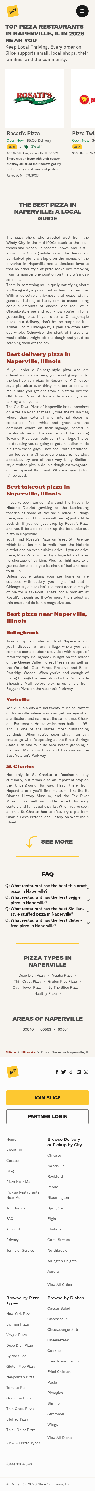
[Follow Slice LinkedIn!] (79, 1072)
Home (11, 1139)
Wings (53, 1424)
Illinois (28, 1052)
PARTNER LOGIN (48, 1116)
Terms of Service (20, 1250)
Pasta (52, 1382)
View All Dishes (60, 1437)
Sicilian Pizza (17, 1324)
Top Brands (15, 1208)
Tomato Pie (15, 1387)
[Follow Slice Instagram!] (86, 1072)
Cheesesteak (58, 1340)
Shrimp (54, 1403)
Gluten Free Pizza (20, 1366)
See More (57, 841)
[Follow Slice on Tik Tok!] (71, 1072)
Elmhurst (55, 1229)
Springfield (57, 1208)
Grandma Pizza (19, 1398)
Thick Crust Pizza (21, 1429)
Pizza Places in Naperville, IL (65, 1052)
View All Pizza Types (23, 1443)
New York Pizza (19, 1313)
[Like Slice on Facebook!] (57, 1072)
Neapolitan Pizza (20, 1377)
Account (13, 1229)
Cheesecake (58, 1319)
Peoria (53, 1187)
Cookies (54, 1350)
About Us (14, 1150)
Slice (11, 1052)
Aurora (53, 1271)
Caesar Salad (59, 1308)
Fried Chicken (59, 1371)
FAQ (9, 1218)
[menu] (82, 11)
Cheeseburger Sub (63, 1329)
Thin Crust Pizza (20, 1408)
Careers (12, 1160)
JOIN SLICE (47, 1097)
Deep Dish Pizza (19, 1345)
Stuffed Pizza (17, 1419)
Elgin (52, 1218)
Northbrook (57, 1250)
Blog (10, 1171)
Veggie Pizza (16, 1334)
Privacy (12, 1239)
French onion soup (63, 1361)
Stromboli (56, 1414)
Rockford (55, 1176)
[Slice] (12, 11)
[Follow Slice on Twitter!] (63, 1072)
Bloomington (58, 1197)
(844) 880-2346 (19, 1464)
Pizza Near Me (18, 1181)
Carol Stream (59, 1239)
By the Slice (16, 1355)
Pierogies (55, 1392)
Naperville (56, 1165)
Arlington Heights (62, 1260)
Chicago (54, 1155)
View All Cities (60, 1284)
